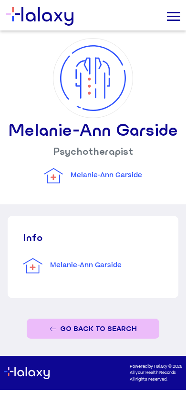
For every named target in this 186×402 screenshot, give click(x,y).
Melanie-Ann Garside (106, 175)
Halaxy (160, 366)
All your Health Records (153, 372)
